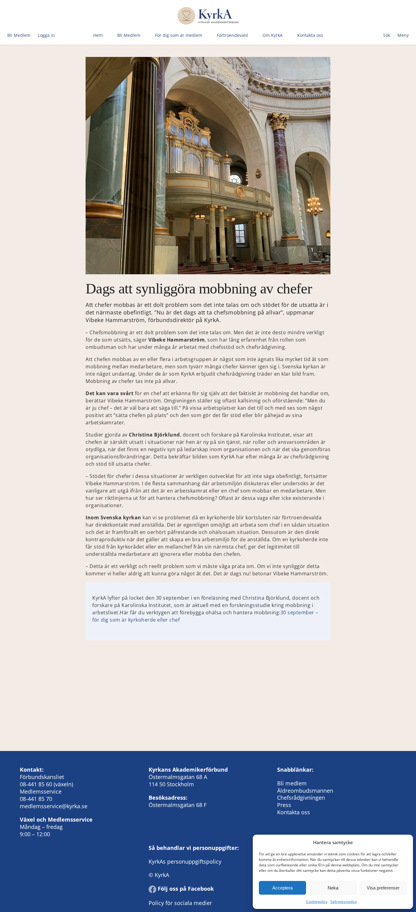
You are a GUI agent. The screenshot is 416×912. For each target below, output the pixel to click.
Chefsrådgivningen (301, 797)
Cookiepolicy (316, 901)
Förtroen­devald (232, 35)
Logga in (46, 35)
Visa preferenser (383, 887)
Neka (333, 887)
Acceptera (282, 887)
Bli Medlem (18, 35)
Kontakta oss (310, 35)
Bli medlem (292, 783)
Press (284, 805)
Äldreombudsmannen (305, 790)
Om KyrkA (273, 35)
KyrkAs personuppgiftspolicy (185, 861)
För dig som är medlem (178, 35)
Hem (98, 35)
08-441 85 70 (36, 798)
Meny (403, 35)
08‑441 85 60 (36, 784)
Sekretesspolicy (343, 901)
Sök (386, 35)
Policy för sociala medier (180, 903)
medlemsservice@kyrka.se (53, 806)
